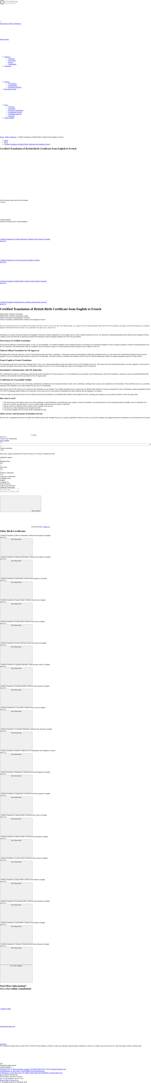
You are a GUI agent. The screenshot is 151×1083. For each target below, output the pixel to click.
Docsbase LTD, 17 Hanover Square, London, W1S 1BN (18, 1069)
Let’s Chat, (3, 1075)
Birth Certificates (10, 137)
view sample (5, 440)
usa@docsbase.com (56, 1073)
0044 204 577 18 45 (44, 1069)
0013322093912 (43, 1073)
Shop (5, 142)
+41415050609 (25, 1071)
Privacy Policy (4, 1080)
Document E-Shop (6, 23)
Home (2, 137)
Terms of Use (14, 1080)
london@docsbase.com (58, 1069)
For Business (17, 23)
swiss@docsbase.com (37, 1071)
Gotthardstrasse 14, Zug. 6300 (10, 1071)
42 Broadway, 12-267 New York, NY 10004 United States (19, 1073)
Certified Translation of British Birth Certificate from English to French (27, 144)
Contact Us (46, 527)
